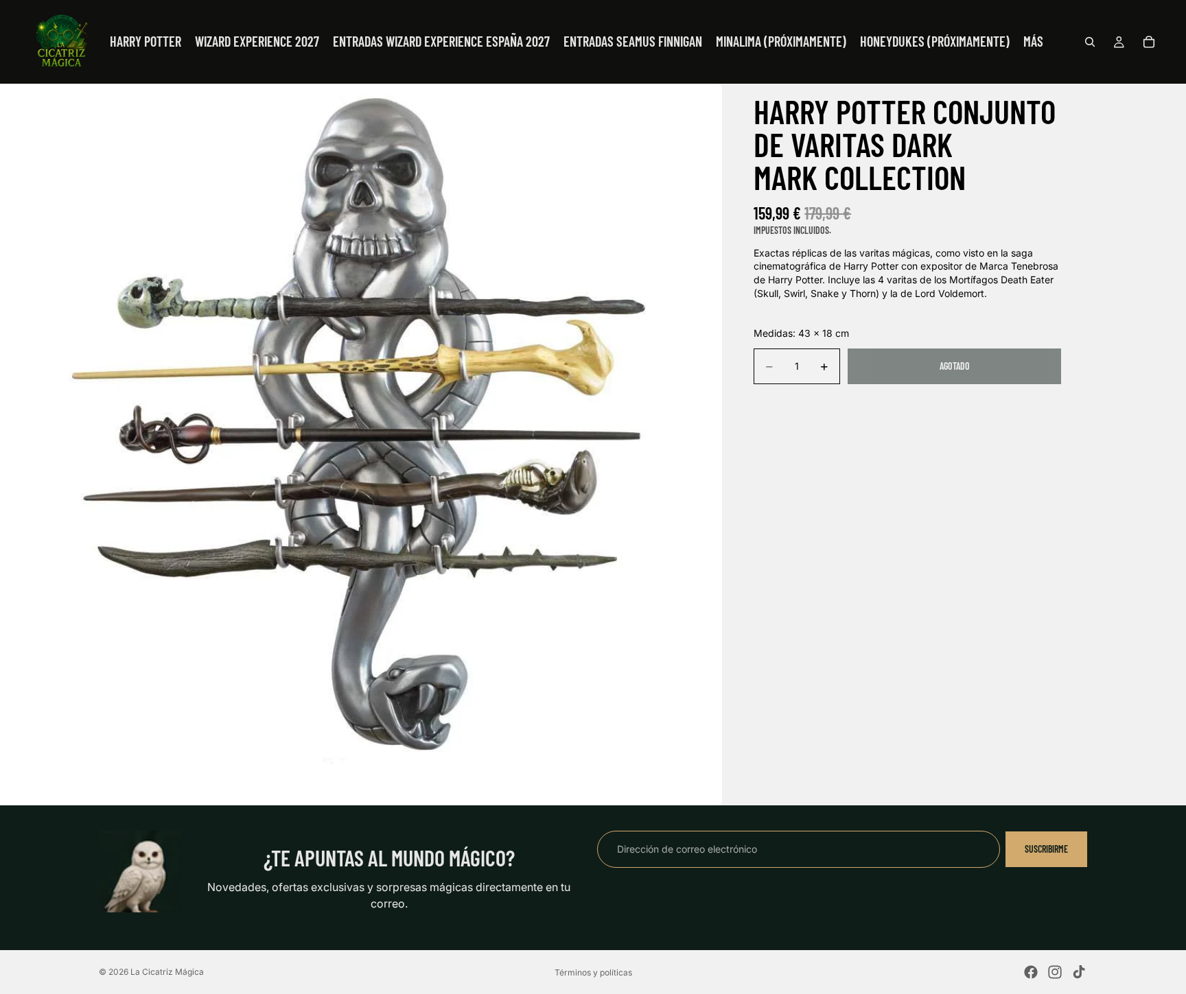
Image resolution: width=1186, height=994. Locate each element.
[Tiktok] (1079, 972)
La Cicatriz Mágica (167, 972)
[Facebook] (1031, 972)
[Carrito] (1149, 42)
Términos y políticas (593, 972)
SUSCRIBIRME (1046, 849)
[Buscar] (1090, 42)
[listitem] (1033, 42)
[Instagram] (1055, 972)
